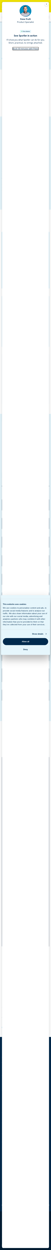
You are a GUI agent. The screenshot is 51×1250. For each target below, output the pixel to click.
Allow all (25, 641)
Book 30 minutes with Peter (25, 48)
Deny (25, 649)
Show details (37, 634)
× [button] (46, 4)
